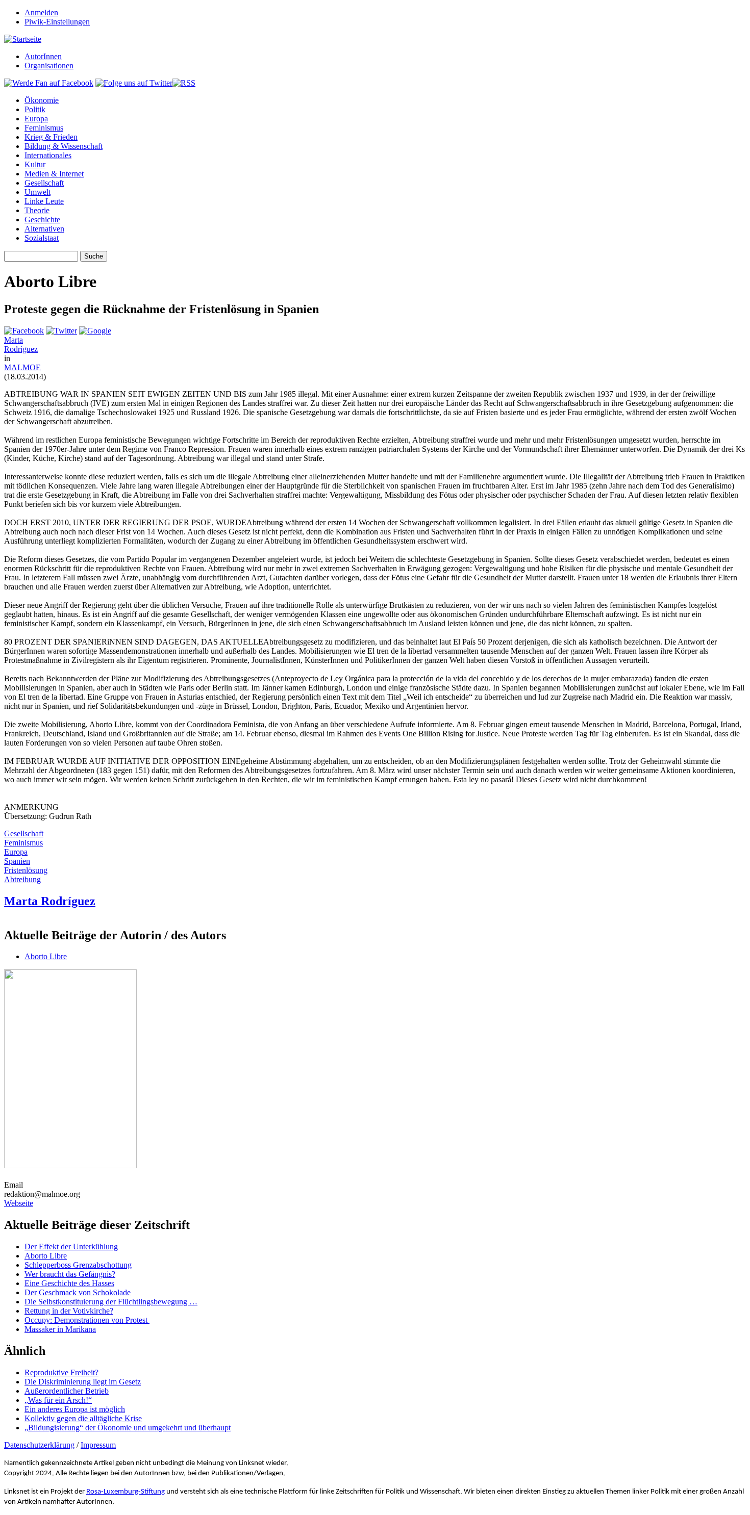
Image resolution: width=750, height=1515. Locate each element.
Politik (34, 109)
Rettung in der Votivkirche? (68, 1310)
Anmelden (41, 12)
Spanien (17, 861)
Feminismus (43, 127)
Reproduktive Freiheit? (61, 1372)
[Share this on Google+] (95, 330)
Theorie (36, 210)
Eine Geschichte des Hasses (69, 1283)
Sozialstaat (41, 238)
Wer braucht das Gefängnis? (69, 1274)
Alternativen (44, 228)
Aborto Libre (45, 956)
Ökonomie (41, 100)
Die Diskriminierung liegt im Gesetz (82, 1381)
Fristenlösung (25, 870)
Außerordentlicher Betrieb (66, 1390)
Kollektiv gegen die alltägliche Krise (83, 1418)
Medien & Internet (54, 173)
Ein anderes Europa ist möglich (74, 1409)
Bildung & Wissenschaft (63, 146)
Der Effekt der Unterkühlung (71, 1246)
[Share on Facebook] (24, 330)
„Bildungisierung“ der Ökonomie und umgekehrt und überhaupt (127, 1427)
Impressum (98, 1445)
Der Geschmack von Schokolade (77, 1292)
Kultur (34, 164)
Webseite (18, 1203)
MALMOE (22, 367)
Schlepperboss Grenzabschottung (78, 1265)
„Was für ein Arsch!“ (58, 1400)
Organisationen (48, 65)
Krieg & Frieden (51, 137)
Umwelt (37, 192)
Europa (36, 118)
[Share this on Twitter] (61, 330)
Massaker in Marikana (60, 1329)
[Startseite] (22, 39)
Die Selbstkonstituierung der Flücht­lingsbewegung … (110, 1301)
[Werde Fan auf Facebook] (48, 83)
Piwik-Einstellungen (57, 21)
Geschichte (42, 219)
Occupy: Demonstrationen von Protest (86, 1320)
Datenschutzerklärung (39, 1445)
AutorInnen (43, 56)
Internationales (47, 155)
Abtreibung (22, 879)
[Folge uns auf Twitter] (133, 83)
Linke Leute (44, 201)
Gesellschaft (44, 182)
